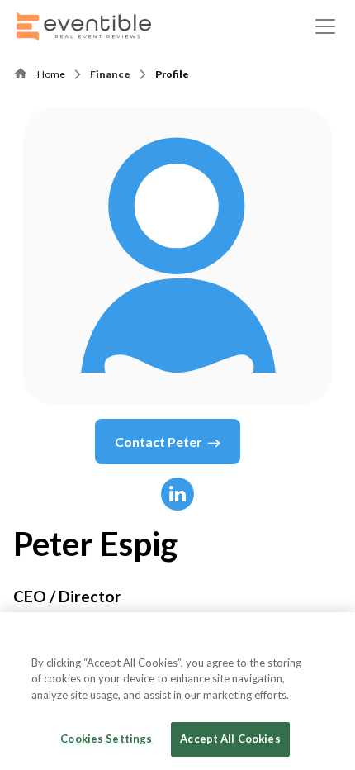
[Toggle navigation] (325, 26)
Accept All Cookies (230, 738)
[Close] (328, 638)
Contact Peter (158, 441)
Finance (110, 74)
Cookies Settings (106, 738)
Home (51, 74)
